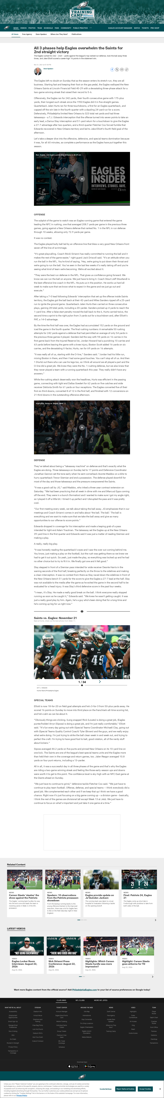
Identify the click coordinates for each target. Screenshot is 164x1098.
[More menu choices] (91, 28)
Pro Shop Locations (86, 1023)
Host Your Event (38, 1037)
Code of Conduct (37, 1041)
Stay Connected (87, 1019)
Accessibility (13, 1011)
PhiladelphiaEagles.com (84, 989)
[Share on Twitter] (117, 71)
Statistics (154, 1035)
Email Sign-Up (13, 1021)
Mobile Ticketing (61, 1021)
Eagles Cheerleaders (86, 1027)
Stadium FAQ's (38, 1033)
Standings (154, 1039)
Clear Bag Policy (37, 1025)
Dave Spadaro (48, 68)
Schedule (62, 1047)
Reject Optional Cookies (125, 1089)
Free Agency (111, 1015)
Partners (154, 1031)
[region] (82, 1089)
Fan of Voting (13, 1031)
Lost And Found (38, 1029)
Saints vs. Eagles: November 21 (55, 618)
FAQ (13, 1035)
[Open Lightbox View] (82, 659)
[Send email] (122, 71)
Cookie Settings (106, 1089)
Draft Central (111, 1011)
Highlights (133, 1011)
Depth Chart (154, 1017)
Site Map (87, 1011)
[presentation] (156, 920)
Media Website (86, 1037)
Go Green (13, 1039)
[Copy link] (127, 70)
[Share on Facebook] (112, 71)
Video (133, 1007)
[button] (82, 179)
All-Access (133, 1021)
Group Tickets (61, 1031)
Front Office (154, 1027)
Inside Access (133, 1033)
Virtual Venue (37, 1015)
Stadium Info (37, 1011)
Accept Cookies (145, 1089)
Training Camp (111, 1031)
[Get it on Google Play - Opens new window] (90, 1067)
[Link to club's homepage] (7, 28)
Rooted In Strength (13, 1043)
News (111, 1007)
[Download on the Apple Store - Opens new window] (73, 1066)
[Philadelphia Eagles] (82, 1077)
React (133, 1029)
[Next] (99, 681)
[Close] (160, 1089)
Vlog (133, 1025)
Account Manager (61, 1011)
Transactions (154, 1043)
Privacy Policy (13, 1047)
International (87, 1015)
